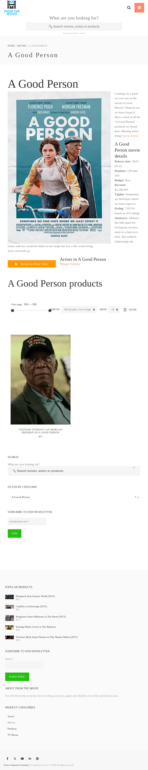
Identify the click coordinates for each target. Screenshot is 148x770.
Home (11, 45)
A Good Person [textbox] (72, 497)
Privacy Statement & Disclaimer (16, 765)
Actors (11, 716)
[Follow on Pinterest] (37, 758)
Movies (21, 45)
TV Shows (13, 734)
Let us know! (131, 135)
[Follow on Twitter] (14, 758)
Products (12, 728)
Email (9, 659)
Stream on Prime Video (34, 263)
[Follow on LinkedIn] (29, 758)
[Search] (129, 7)
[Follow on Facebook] (7, 758)
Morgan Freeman (70, 263)
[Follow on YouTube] (22, 758)
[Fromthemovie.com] (12, 7)
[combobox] (74, 497)
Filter (132, 309)
